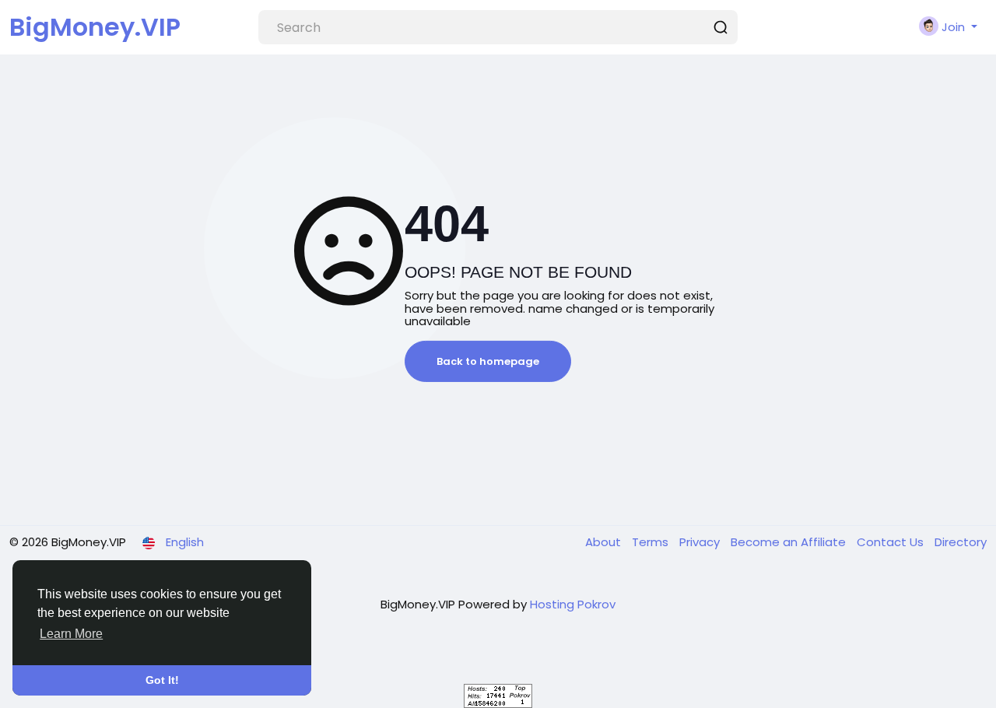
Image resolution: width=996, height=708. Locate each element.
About (604, 542)
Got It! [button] (162, 680)
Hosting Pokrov (572, 604)
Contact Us (892, 542)
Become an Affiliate (790, 542)
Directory (961, 542)
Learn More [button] (71, 633)
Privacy (701, 542)
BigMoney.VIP (95, 26)
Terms (652, 542)
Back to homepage (488, 361)
